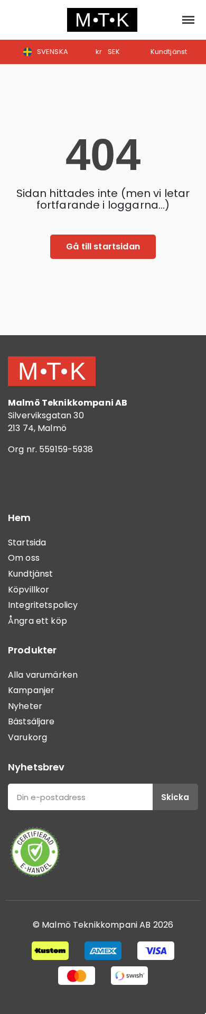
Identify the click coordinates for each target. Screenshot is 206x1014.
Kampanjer (31, 690)
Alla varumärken (43, 675)
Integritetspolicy (43, 605)
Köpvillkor (29, 590)
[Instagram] (50, 479)
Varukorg (27, 737)
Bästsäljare (31, 721)
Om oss (24, 558)
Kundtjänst (30, 574)
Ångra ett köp (37, 621)
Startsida (27, 542)
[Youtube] (79, 479)
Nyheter (25, 706)
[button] (16, 20)
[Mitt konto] (164, 19)
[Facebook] (21, 479)
